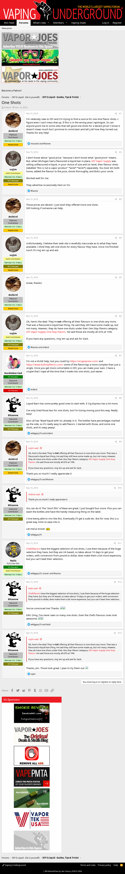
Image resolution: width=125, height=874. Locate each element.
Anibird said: (34, 494)
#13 (120, 633)
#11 (120, 543)
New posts (7, 28)
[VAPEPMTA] (32, 777)
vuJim (13, 169)
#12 (120, 582)
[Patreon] (32, 755)
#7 (120, 355)
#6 (120, 316)
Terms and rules (88, 865)
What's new (39, 22)
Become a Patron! (11, 90)
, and (46, 573)
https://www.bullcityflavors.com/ (44, 364)
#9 (120, 441)
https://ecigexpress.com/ (84, 361)
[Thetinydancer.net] (32, 798)
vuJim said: (33, 448)
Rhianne (13, 415)
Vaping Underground (15, 865)
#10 (120, 488)
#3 (120, 199)
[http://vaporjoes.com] (30, 75)
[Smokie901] (32, 713)
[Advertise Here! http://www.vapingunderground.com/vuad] (30, 40)
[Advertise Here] (32, 840)
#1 (120, 113)
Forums (23, 22)
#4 (120, 237)
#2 (120, 152)
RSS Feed (9, 22)
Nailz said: (33, 588)
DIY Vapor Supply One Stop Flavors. (46, 331)
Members (58, 22)
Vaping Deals (78, 22)
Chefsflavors (33, 548)
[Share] (116, 114)
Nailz (13, 560)
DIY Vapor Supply (101, 161)
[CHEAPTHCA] (30, 58)
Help (115, 865)
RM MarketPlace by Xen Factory (63, 871)
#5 (120, 277)
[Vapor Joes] (32, 734)
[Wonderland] (32, 819)
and (41, 143)
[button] (48, 23)
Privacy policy (104, 865)
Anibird (7, 107)
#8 (120, 398)
